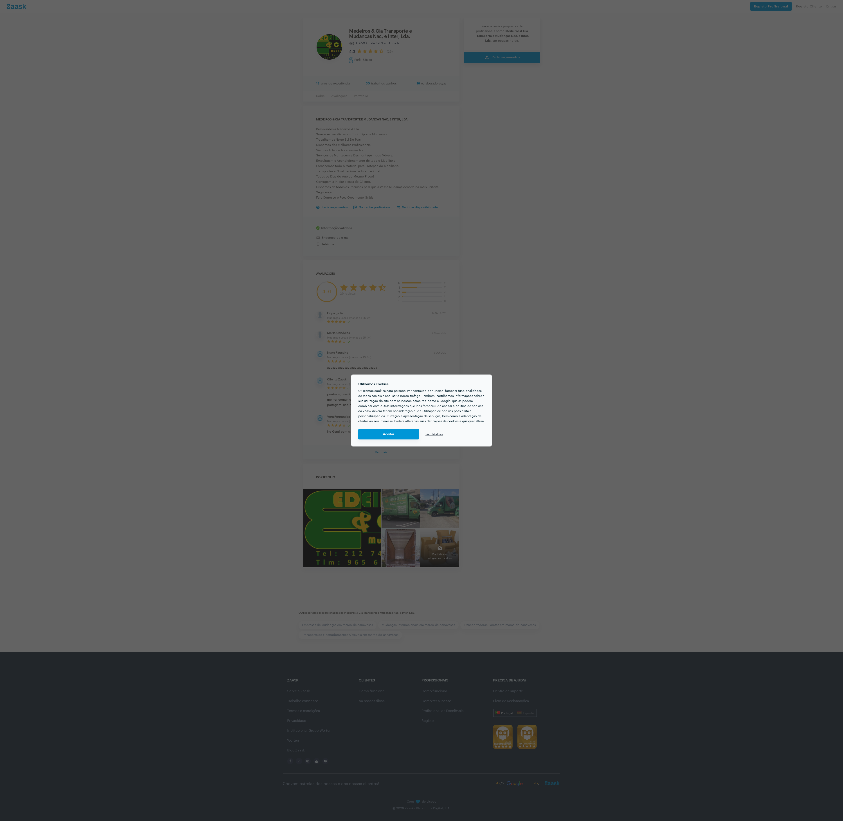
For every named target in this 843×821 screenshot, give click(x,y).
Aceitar (388, 434)
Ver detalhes (434, 434)
